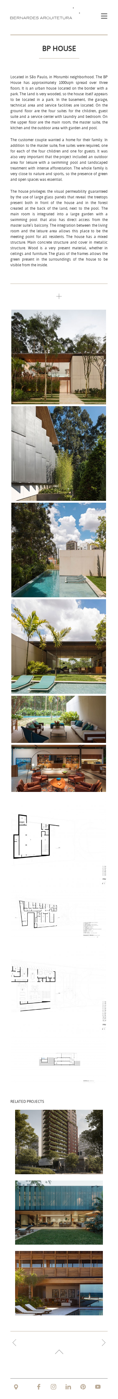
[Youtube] (98, 1387)
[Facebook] (39, 1387)
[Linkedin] (68, 1387)
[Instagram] (53, 1387)
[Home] (46, 13)
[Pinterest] (83, 1387)
